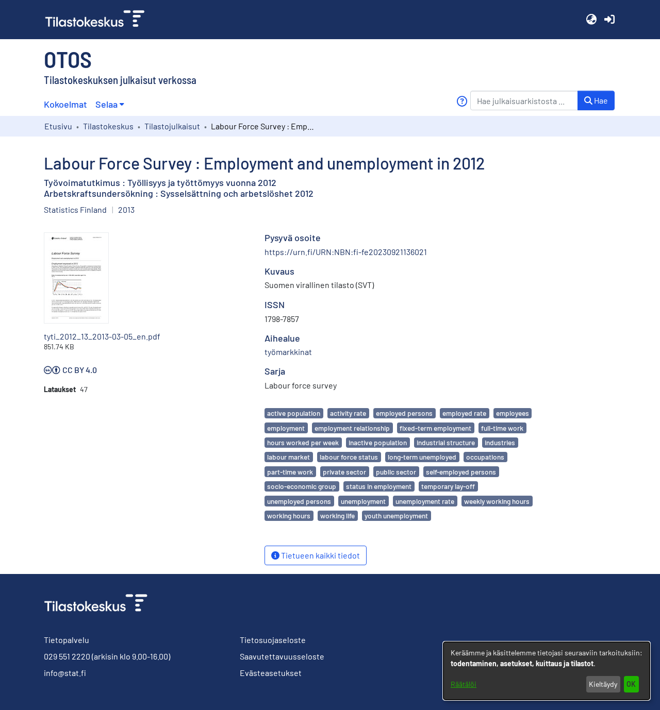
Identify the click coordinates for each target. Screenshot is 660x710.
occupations (485, 456)
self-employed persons (461, 471)
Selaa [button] (106, 104)
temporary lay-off (448, 486)
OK (631, 684)
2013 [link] (126, 209)
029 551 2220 (67, 656)
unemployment (363, 501)
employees (512, 413)
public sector (396, 471)
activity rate (348, 413)
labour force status (349, 456)
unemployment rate (424, 501)
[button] (591, 19)
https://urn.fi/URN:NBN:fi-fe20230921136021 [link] (346, 252)
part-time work (290, 471)
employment (286, 428)
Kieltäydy (603, 684)
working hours (288, 515)
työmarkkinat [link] (288, 352)
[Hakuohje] (461, 101)
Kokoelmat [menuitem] (65, 104)
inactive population (378, 442)
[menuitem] (109, 104)
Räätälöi (463, 684)
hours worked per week (303, 442)
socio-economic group (301, 486)
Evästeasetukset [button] (271, 673)
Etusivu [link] (58, 126)
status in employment (378, 486)
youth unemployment (396, 515)
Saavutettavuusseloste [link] (282, 656)
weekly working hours (497, 501)
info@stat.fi (65, 673)
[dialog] (546, 671)
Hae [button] (600, 100)
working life (337, 515)
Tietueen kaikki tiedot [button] (319, 555)
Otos (68, 59)
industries (500, 442)
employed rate (464, 413)
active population (293, 413)
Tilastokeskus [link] (108, 126)
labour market (288, 456)
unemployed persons (299, 501)
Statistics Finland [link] (75, 209)
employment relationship (352, 428)
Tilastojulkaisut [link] (172, 126)
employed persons (404, 413)
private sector (344, 471)
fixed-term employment (435, 428)
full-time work (502, 428)
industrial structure (446, 442)
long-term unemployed (422, 456)
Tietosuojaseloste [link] (273, 640)
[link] (99, 19)
